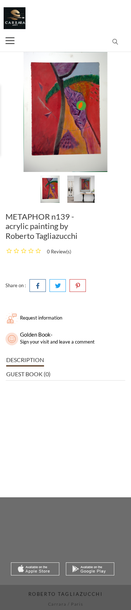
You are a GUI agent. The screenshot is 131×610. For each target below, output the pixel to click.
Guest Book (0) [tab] (28, 373)
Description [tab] (25, 359)
